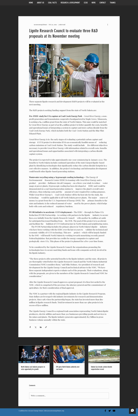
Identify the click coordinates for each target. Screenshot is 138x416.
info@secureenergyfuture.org (54, 411)
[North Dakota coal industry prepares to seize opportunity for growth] (34, 354)
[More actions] (107, 24)
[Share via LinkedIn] (41, 327)
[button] (117, 10)
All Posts (21, 10)
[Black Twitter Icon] (109, 410)
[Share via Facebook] (30, 327)
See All (117, 342)
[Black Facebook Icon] (105, 410)
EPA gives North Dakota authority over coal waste (67, 368)
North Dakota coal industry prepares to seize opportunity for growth (33, 368)
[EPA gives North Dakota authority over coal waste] (69, 354)
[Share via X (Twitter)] (35, 327)
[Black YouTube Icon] (113, 410)
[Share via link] (46, 327)
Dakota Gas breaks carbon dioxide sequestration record (101, 368)
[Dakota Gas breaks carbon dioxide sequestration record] (104, 354)
